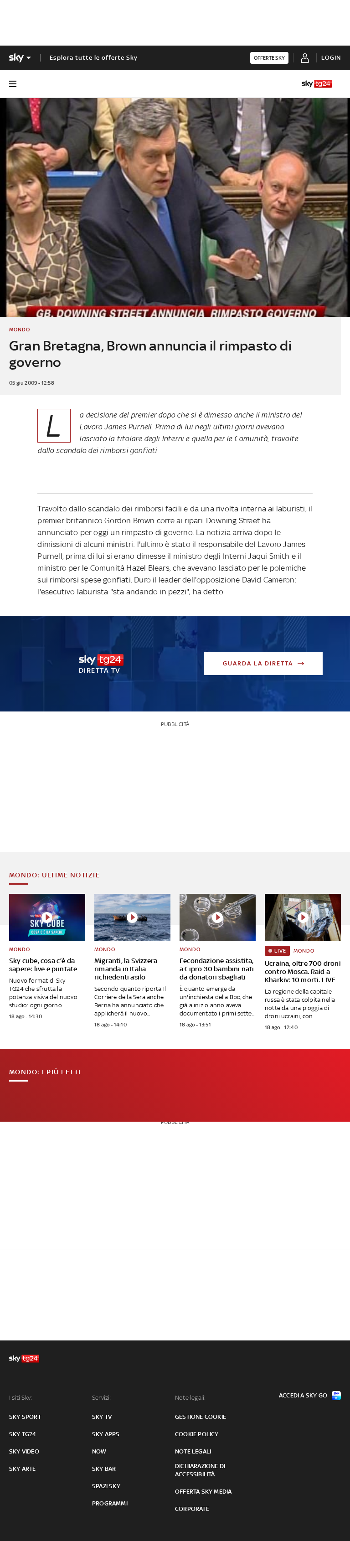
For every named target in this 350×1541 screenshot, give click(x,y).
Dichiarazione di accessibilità (200, 1470)
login (331, 57)
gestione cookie (200, 1416)
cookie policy (197, 1434)
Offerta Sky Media (203, 1491)
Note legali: (190, 1397)
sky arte (22, 1468)
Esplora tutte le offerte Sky (94, 57)
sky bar (104, 1468)
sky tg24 (22, 1434)
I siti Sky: (20, 1397)
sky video (24, 1451)
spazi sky (106, 1486)
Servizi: (101, 1397)
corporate (192, 1508)
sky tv (102, 1416)
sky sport (25, 1416)
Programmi (110, 1503)
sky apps (106, 1434)
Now (99, 1451)
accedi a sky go (303, 1395)
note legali (193, 1451)
